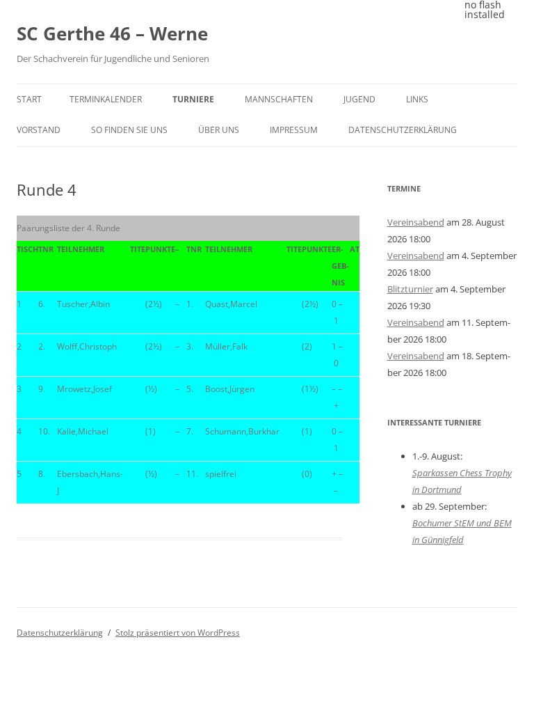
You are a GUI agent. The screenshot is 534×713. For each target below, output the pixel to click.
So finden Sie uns (129, 130)
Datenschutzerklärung (402, 130)
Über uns (218, 130)
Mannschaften (279, 99)
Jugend (359, 99)
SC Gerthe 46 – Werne (112, 33)
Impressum (294, 130)
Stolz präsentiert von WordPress (177, 632)
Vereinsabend (415, 222)
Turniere (193, 99)
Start (29, 99)
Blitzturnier (410, 289)
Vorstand (38, 130)
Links (417, 99)
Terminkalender (106, 99)
